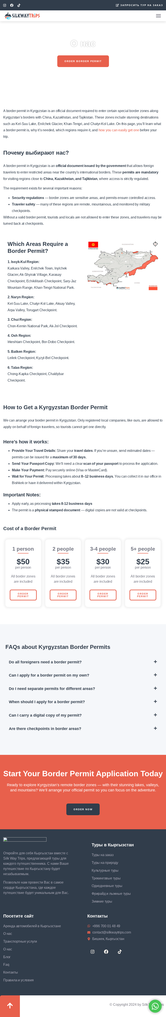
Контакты (10, 972)
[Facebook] (11, 5)
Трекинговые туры (106, 878)
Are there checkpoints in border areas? (45, 729)
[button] (83, 61)
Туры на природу (105, 863)
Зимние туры (102, 901)
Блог (7, 957)
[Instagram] (4, 5)
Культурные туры (105, 870)
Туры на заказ (102, 855)
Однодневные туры (107, 886)
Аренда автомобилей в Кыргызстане (32, 926)
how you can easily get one (119, 130)
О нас (7, 933)
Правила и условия (18, 980)
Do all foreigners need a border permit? (45, 662)
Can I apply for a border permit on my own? (49, 675)
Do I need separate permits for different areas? (52, 689)
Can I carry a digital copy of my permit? (45, 715)
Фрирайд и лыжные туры (111, 893)
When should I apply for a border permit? (47, 702)
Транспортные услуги (20, 941)
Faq (6, 964)
